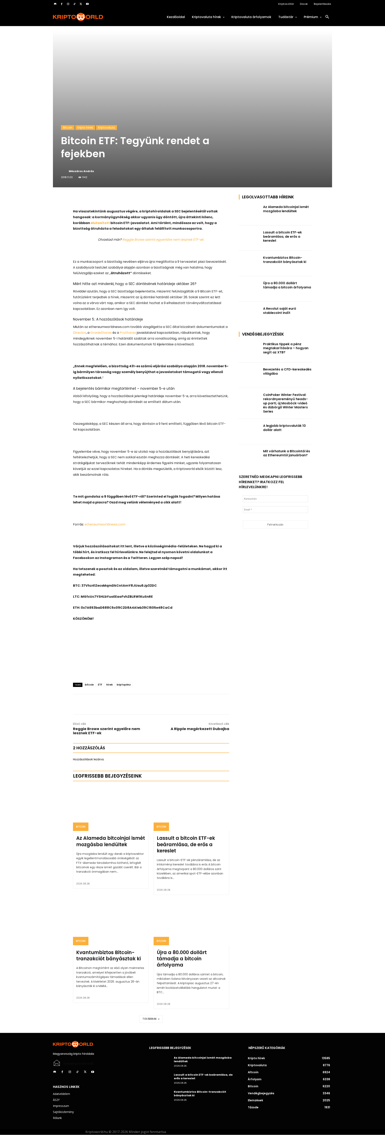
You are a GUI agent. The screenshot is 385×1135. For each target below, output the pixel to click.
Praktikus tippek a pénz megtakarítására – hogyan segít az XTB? (285, 348)
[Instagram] (68, 4)
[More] (119, 199)
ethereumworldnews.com (105, 524)
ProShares (128, 332)
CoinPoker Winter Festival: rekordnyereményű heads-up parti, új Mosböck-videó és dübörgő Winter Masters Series (285, 403)
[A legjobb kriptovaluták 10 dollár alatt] (250, 431)
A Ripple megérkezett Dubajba (200, 728)
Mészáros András (81, 171)
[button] (327, 17)
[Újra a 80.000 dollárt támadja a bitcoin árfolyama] (191, 922)
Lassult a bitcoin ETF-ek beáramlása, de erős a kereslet (186, 844)
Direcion (79, 332)
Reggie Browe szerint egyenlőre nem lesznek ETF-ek (163, 239)
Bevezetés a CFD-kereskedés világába (287, 371)
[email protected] (79, 1064)
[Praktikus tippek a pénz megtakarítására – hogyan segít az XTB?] (250, 350)
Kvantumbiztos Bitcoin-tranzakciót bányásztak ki (108, 955)
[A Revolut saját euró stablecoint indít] (250, 314)
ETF (100, 684)
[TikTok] (74, 4)
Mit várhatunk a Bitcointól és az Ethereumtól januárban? (286, 453)
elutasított (100, 223)
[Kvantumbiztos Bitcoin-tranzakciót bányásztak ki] (111, 922)
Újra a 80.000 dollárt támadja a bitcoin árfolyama (182, 958)
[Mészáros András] (64, 171)
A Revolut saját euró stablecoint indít (279, 310)
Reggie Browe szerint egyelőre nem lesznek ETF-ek (106, 730)
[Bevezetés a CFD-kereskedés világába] (250, 375)
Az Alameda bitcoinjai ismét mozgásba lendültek (110, 841)
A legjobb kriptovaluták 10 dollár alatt (284, 427)
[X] (81, 4)
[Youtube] (87, 4)
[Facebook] (61, 4)
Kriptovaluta (106, 128)
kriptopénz (124, 684)
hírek (109, 684)
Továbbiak (150, 1018)
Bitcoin (67, 128)
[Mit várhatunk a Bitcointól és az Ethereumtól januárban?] (250, 457)
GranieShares (101, 332)
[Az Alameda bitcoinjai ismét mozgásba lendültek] (111, 808)
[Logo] (96, 17)
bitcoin (89, 684)
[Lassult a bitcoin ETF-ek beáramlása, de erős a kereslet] (191, 808)
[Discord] (55, 4)
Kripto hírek (85, 128)
